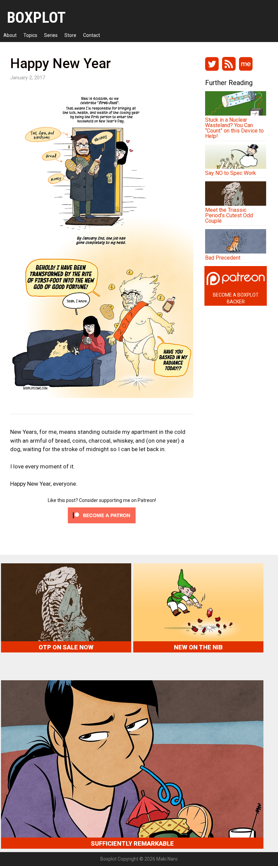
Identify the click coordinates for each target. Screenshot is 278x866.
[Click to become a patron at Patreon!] (102, 521)
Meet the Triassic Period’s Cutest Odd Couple (229, 215)
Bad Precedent (222, 258)
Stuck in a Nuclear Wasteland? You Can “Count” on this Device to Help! (234, 128)
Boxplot (36, 17)
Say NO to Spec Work (230, 173)
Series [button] (51, 35)
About (10, 35)
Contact (91, 35)
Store (70, 35)
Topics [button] (30, 35)
